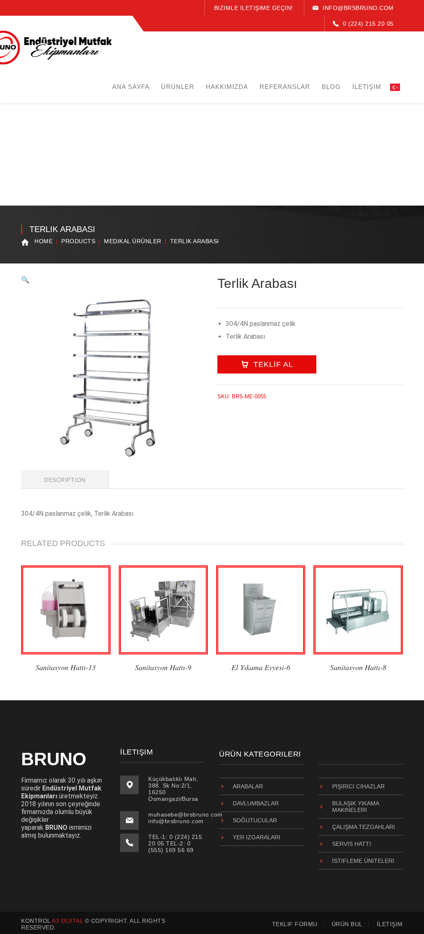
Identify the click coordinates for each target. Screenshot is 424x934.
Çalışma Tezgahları (363, 827)
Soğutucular (255, 820)
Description (65, 480)
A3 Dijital (67, 920)
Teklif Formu (295, 924)
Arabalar (248, 786)
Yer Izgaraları (256, 837)
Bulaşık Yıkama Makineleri (355, 806)
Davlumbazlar (256, 803)
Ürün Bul (347, 924)
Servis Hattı (351, 844)
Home (43, 241)
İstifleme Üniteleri (363, 860)
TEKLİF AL (273, 364)
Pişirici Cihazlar (358, 786)
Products (78, 241)
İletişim (390, 924)
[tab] (65, 479)
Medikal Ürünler (132, 241)
